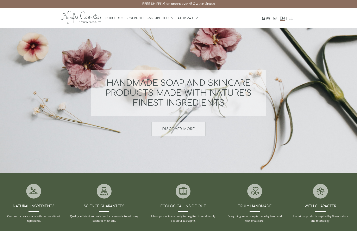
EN (282, 18)
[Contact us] (274, 18)
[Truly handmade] (254, 191)
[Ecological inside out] (183, 191)
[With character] (320, 191)
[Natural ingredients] (33, 191)
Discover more (178, 129)
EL (290, 18)
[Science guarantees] (104, 191)
